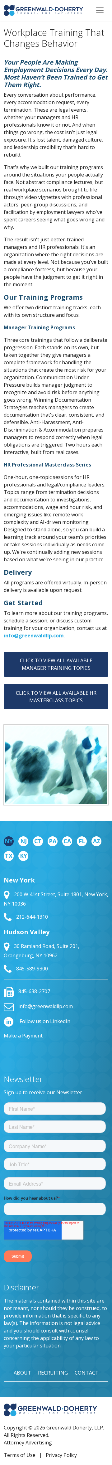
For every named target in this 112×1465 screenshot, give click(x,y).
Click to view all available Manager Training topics (56, 664)
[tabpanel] (56, 925)
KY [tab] (23, 855)
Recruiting (53, 1372)
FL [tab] (82, 841)
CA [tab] (67, 841)
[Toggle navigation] (99, 10)
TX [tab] (8, 855)
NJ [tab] (23, 841)
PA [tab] (52, 841)
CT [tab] (38, 841)
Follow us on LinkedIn (44, 1021)
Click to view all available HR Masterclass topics (56, 696)
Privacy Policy (61, 1455)
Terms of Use (19, 1455)
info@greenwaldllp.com (34, 635)
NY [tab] (9, 841)
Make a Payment (23, 1035)
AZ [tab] (96, 841)
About (22, 1372)
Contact (87, 1372)
